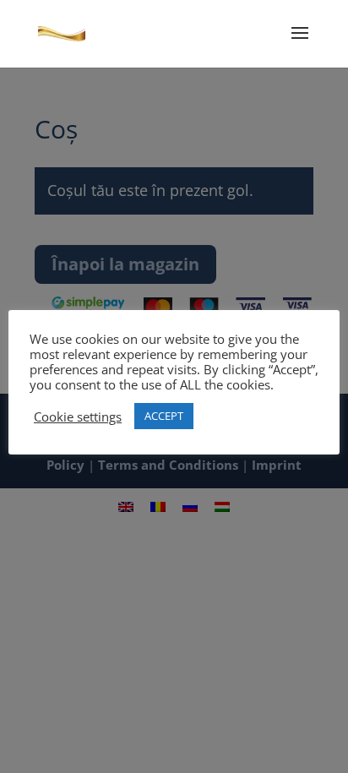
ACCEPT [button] (163, 415)
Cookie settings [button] (78, 416)
